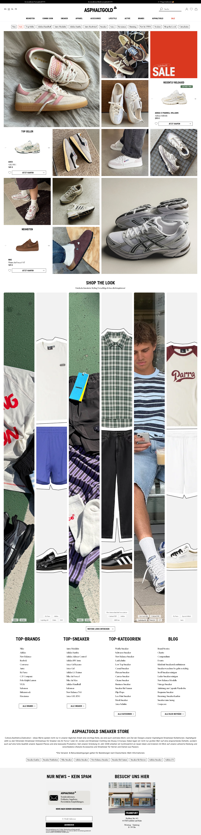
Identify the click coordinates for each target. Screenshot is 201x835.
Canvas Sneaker (122, 676)
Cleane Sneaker (122, 680)
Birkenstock (25, 692)
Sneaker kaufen (33, 759)
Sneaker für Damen (123, 688)
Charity (161, 652)
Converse (24, 664)
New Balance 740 (74, 692)
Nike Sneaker (66, 759)
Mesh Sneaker (121, 699)
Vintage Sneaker (165, 684)
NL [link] (12, 9)
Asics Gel (70, 668)
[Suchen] (161, 9)
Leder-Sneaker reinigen (168, 676)
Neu (13, 26)
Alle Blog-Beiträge (173, 714)
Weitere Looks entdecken (98, 629)
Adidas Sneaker (81, 759)
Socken (158, 26)
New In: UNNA (145, 26)
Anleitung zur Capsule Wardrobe (172, 688)
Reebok (23, 660)
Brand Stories (164, 648)
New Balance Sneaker (124, 656)
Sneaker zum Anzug (166, 699)
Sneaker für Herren (138, 759)
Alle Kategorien (125, 714)
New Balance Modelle (167, 680)
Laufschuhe (120, 660)
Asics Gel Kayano (74, 664)
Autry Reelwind (91, 26)
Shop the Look (170, 26)
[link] (100, 9)
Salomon (24, 688)
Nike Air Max (72, 680)
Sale (20, 26)
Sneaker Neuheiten (50, 759)
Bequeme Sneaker (165, 692)
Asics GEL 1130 (73, 696)
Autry (22, 668)
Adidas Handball (44, 26)
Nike (22, 648)
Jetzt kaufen (174, 124)
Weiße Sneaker (122, 648)
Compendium (164, 656)
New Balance (25, 656)
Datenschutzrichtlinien (58, 831)
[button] (156, 124)
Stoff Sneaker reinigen (167, 672)
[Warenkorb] (196, 9)
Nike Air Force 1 (73, 676)
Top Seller (30, 26)
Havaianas (122, 26)
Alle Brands (28, 706)
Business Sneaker (123, 684)
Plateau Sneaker (122, 672)
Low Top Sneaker (123, 664)
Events (161, 660)
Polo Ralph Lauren (28, 680)
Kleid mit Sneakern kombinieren (171, 664)
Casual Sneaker (122, 668)
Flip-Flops (119, 692)
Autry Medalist (60, 26)
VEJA (22, 684)
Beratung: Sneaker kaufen (169, 696)
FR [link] (16, 9)
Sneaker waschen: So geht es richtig (173, 668)
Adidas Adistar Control (76, 656)
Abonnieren (69, 825)
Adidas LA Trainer (74, 672)
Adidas (23, 652)
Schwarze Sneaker (123, 652)
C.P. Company (26, 676)
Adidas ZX (169, 759)
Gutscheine (184, 26)
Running (133, 26)
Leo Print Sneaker (123, 696)
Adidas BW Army (73, 660)
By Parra (23, 672)
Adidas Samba (75, 26)
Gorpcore (162, 703)
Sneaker (103, 26)
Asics (112, 26)
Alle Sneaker (76, 706)
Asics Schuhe (121, 703)
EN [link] (5, 9)
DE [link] (9, 9)
